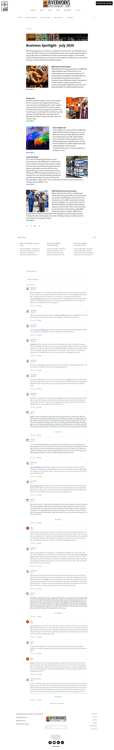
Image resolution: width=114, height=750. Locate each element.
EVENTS (94, 720)
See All (94, 237)
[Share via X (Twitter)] (31, 226)
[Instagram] (62, 742)
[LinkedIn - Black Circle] (58, 742)
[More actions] (87, 29)
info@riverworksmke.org (56, 737)
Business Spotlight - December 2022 (54, 244)
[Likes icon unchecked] (31, 306)
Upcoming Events (58, 17)
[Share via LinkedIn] (35, 226)
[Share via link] (39, 226)
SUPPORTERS (93, 726)
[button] (94, 17)
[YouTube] (54, 742)
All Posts (20, 17)
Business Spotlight (45, 17)
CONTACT (94, 729)
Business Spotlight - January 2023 (29, 244)
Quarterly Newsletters (31, 17)
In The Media (69, 17)
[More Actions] (87, 289)
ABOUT (95, 717)
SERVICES (94, 714)
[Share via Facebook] (27, 226)
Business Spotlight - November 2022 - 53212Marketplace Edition (83, 244)
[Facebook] (50, 742)
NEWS (95, 723)
